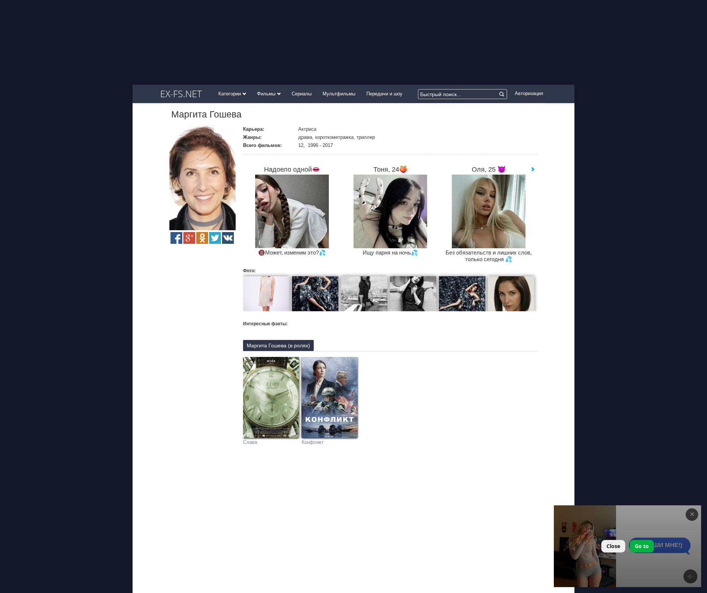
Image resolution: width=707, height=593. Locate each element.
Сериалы (302, 94)
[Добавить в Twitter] (215, 238)
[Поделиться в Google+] (189, 238)
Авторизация (529, 93)
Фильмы (267, 94)
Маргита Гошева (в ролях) (278, 345)
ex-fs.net (181, 93)
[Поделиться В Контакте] (228, 238)
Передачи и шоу (384, 94)
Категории (230, 94)
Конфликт (313, 442)
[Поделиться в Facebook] (176, 238)
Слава (250, 442)
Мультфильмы (339, 94)
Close (613, 546)
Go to (642, 546)
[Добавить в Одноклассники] (202, 238)
